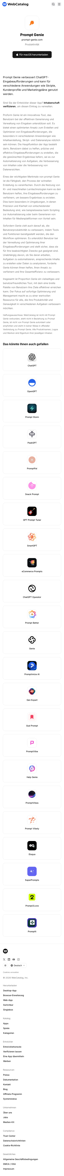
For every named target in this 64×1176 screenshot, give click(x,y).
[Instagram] (18, 959)
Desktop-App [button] (10, 990)
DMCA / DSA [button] (9, 1164)
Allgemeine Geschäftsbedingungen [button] (20, 1159)
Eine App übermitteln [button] (13, 1056)
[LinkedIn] (9, 959)
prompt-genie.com (32, 39)
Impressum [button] (8, 1168)
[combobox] (17, 965)
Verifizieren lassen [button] (12, 1051)
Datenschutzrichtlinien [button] (14, 1140)
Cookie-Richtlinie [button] (11, 1145)
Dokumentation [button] (10, 1079)
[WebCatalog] (5, 951)
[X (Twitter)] (4, 959)
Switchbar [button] (8, 1005)
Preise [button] (6, 1075)
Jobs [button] (5, 1117)
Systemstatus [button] (10, 1098)
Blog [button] (5, 1089)
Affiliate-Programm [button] (12, 1094)
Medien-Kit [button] (8, 1122)
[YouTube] (14, 959)
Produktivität (32, 44)
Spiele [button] (6, 1028)
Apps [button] (5, 1023)
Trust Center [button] (9, 1136)
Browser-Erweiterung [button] (13, 995)
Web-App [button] (8, 1000)
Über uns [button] (7, 1112)
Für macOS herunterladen (33, 54)
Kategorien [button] (8, 1033)
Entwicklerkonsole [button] (12, 1046)
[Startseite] (15, 4)
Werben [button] (7, 1061)
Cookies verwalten (11, 972)
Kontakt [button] (7, 1084)
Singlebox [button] (8, 1009)
